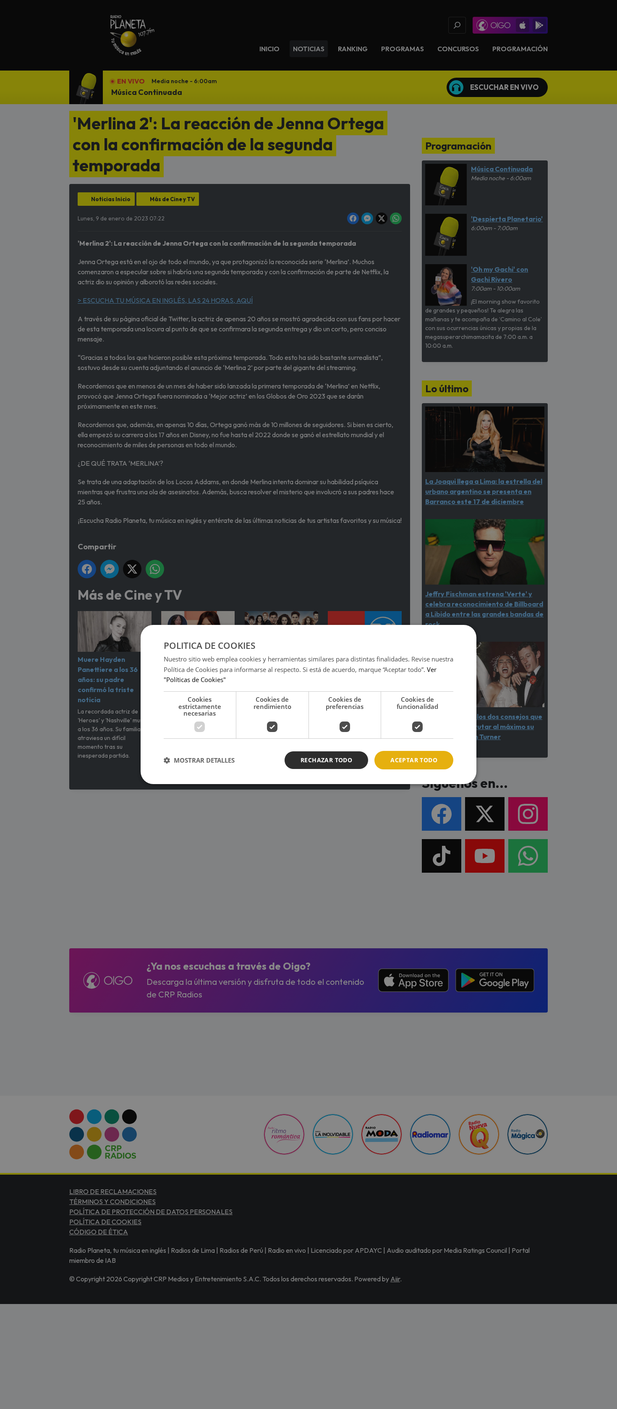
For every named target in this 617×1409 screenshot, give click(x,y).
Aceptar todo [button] (413, 760)
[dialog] (308, 705)
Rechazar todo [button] (326, 760)
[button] (199, 760)
